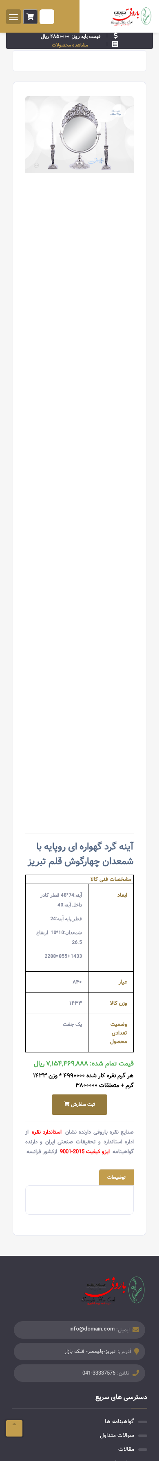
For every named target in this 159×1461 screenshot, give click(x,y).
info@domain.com (92, 1329)
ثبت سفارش (82, 1104)
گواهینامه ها (119, 1421)
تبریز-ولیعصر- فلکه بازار (90, 1351)
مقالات (126, 1449)
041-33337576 (98, 1373)
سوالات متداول (117, 1435)
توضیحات (116, 1177)
